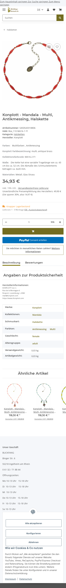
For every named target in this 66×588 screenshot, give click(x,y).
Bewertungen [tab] (34, 262)
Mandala (36, 314)
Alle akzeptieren (33, 523)
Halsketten (19, 134)
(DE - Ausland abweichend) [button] (35, 209)
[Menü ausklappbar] (4, 8)
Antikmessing (39, 329)
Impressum (10, 579)
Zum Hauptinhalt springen (14, 1)
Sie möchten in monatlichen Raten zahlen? (33, 250)
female (35, 336)
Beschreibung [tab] (11, 262)
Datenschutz (25, 579)
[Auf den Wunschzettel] (57, 46)
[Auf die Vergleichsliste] (49, 46)
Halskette (37, 322)
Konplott (37, 307)
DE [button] (38, 9)
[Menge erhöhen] (60, 222)
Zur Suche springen (38, 1)
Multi (52, 329)
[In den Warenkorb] (4, 38)
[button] (48, 10)
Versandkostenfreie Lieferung (33, 188)
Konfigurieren (33, 533)
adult (35, 343)
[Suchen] (60, 17)
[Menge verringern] (6, 222)
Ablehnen (34, 542)
